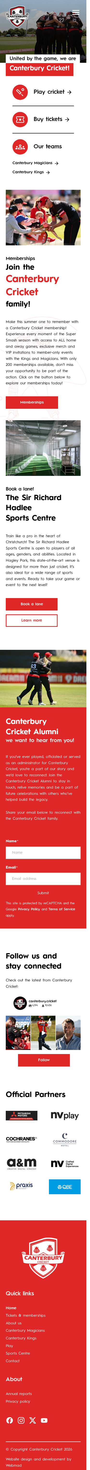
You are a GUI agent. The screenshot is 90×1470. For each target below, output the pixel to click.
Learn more (31, 621)
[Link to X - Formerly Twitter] (32, 1420)
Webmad (14, 1466)
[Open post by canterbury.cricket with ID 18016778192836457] (68, 1033)
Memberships (32, 402)
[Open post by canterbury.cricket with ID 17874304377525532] (43, 1033)
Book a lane (32, 604)
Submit (43, 893)
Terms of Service (61, 909)
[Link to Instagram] (21, 1420)
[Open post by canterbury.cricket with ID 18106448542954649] (18, 1033)
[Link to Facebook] (9, 1420)
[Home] (17, 16)
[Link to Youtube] (44, 1420)
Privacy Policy (29, 909)
